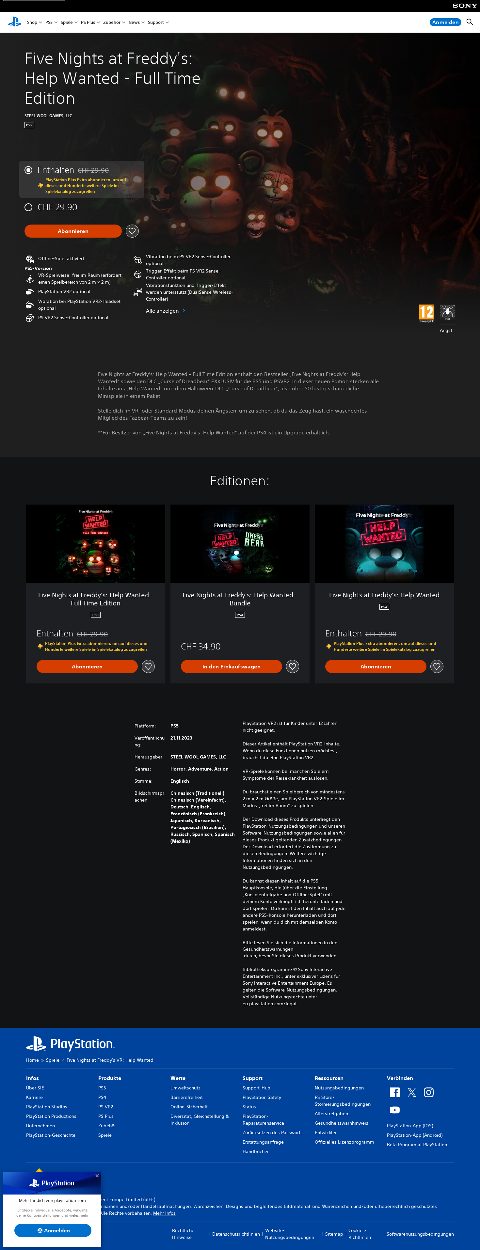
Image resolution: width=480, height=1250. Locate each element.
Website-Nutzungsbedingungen (289, 1233)
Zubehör (111, 22)
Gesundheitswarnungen (268, 949)
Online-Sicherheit (189, 1107)
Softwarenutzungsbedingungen (420, 1234)
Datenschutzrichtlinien (236, 1234)
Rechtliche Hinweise (183, 1233)
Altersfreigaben (331, 1114)
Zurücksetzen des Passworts (273, 1132)
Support (156, 22)
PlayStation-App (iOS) (410, 1126)
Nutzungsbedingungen (339, 1088)
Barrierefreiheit (186, 1097)
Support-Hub (256, 1088)
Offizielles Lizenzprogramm (344, 1142)
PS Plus (88, 22)
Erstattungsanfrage (263, 1142)
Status (249, 1107)
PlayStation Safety (262, 1097)
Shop (32, 22)
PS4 (102, 1097)
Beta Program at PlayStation (417, 1145)
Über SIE (35, 1088)
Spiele (67, 22)
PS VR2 (105, 1107)
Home (32, 1060)
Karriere (34, 1097)
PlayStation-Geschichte (50, 1135)
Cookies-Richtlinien (359, 1233)
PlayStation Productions (51, 1116)
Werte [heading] (177, 1078)
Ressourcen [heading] (329, 1078)
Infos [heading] (32, 1078)
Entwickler (326, 1132)
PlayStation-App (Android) (414, 1135)
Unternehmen (40, 1126)
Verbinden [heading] (400, 1078)
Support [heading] (253, 1078)
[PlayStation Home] (15, 22)
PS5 (49, 22)
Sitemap (334, 1234)
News (134, 22)
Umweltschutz (185, 1088)
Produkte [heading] (109, 1078)
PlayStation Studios (46, 1107)
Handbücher (256, 1151)
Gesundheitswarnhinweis (341, 1123)
